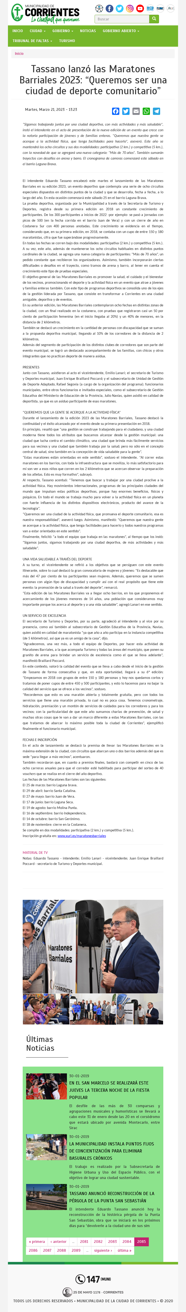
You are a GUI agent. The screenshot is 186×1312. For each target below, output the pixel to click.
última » (124, 1250)
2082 (98, 1241)
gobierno (61, 31)
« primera (37, 1241)
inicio (17, 31)
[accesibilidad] (99, 8)
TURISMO (67, 41)
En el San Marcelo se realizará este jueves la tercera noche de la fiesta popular (109, 1090)
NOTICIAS (88, 31)
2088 (61, 1250)
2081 (84, 1241)
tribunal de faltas (31, 41)
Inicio (19, 53)
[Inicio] (47, 12)
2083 (112, 1241)
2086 (33, 1250)
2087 (47, 1250)
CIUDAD (36, 31)
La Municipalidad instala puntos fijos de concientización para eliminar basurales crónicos (111, 1151)
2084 (127, 1241)
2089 (76, 1250)
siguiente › (103, 1250)
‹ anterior (58, 1241)
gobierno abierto (120, 31)
